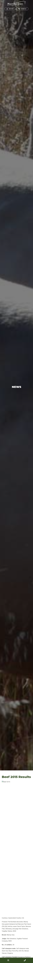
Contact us (23, 8)
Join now (10, 8)
